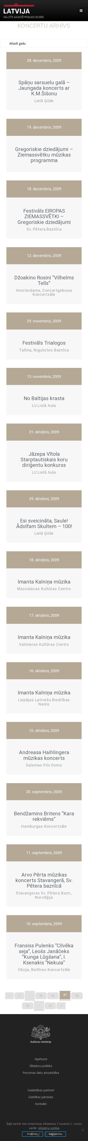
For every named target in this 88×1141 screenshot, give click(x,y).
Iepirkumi (41, 1059)
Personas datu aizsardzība (41, 1073)
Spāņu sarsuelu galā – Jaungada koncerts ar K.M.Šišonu (44, 88)
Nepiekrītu (55, 1133)
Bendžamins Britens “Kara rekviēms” (44, 816)
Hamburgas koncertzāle (44, 826)
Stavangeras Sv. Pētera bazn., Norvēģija (44, 895)
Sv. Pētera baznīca (44, 229)
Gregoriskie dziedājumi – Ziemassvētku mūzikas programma (44, 155)
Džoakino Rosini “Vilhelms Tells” (44, 280)
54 (50, 1005)
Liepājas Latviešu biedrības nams (44, 702)
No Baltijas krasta (44, 398)
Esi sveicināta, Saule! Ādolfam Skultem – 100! (44, 523)
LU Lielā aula (44, 405)
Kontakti (41, 1104)
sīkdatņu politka (48, 1128)
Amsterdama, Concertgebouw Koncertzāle (44, 292)
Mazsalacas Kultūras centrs (44, 588)
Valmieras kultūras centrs (44, 644)
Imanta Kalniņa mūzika (44, 582)
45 (41, 995)
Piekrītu (32, 1133)
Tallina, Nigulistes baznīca (44, 350)
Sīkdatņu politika (40, 1066)
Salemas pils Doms (44, 765)
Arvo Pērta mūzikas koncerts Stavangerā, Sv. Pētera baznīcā (44, 880)
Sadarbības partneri (41, 1090)
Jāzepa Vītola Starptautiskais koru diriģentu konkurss (44, 459)
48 (77, 995)
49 (27, 1005)
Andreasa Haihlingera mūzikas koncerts (44, 755)
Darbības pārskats (40, 1097)
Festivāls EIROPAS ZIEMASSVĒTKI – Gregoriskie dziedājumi (44, 216)
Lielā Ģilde (44, 101)
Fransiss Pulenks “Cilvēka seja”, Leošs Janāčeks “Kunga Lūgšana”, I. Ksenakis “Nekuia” (44, 954)
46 (53, 995)
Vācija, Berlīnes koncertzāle (44, 969)
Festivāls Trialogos (44, 343)
